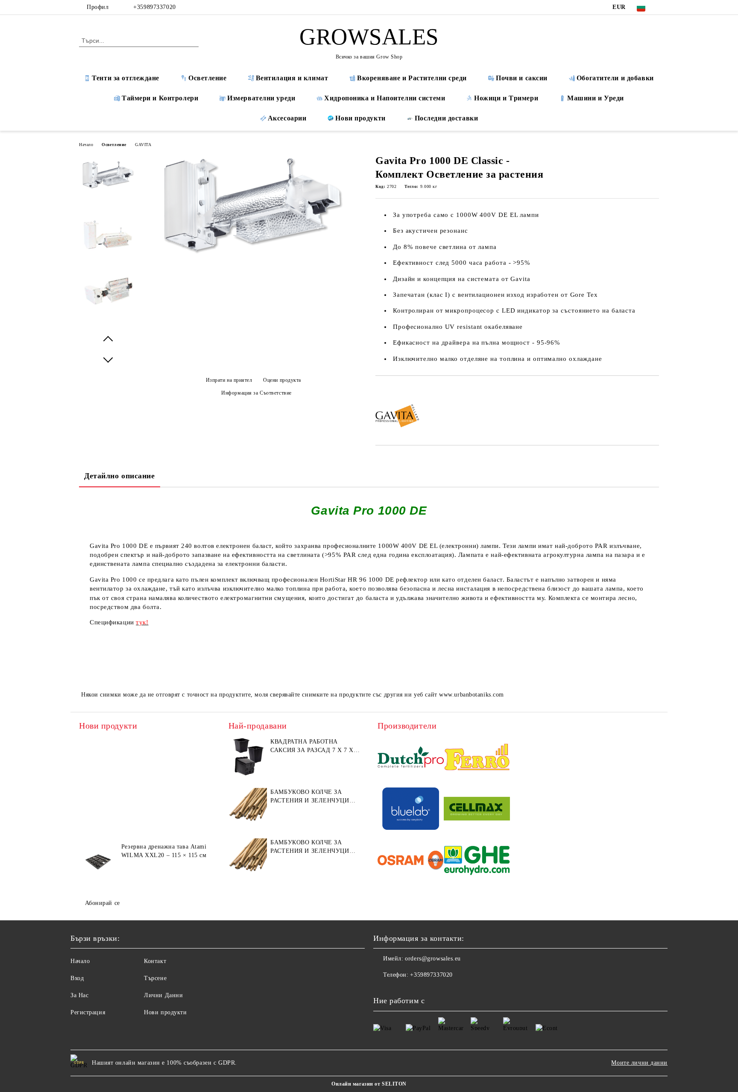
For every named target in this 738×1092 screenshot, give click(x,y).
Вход (77, 978)
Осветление (207, 78)
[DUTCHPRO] (411, 758)
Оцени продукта (282, 380)
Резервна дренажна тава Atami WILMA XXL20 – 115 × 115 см (164, 850)
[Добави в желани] (392, 390)
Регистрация (87, 1012)
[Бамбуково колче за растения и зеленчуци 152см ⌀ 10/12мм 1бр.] (247, 807)
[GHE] (477, 861)
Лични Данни (163, 995)
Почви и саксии (522, 78)
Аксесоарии (287, 118)
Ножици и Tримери (506, 98)
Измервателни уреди (261, 98)
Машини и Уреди (595, 98)
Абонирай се (102, 903)
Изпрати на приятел (229, 380)
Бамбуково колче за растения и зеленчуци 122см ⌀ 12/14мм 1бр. (309, 847)
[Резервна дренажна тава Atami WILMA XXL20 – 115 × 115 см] (98, 862)
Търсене (155, 978)
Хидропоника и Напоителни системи (384, 98)
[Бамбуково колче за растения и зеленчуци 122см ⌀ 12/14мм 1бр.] (247, 857)
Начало (86, 144)
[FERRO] (477, 758)
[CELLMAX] (477, 810)
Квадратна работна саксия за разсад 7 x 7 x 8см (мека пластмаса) (311, 746)
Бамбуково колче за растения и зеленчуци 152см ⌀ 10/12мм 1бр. (309, 797)
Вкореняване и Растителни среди (412, 78)
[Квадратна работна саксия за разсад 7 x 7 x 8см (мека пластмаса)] (247, 757)
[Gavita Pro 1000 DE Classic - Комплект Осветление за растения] (253, 252)
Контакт (155, 961)
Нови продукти (360, 118)
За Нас (79, 995)
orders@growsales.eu (433, 958)
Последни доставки (446, 118)
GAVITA (143, 144)
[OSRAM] (411, 861)
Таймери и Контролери (160, 98)
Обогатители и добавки (615, 78)
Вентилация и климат (292, 78)
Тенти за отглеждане (125, 78)
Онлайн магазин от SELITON (369, 1084)
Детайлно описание (119, 475)
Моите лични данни (639, 1063)
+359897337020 (154, 7)
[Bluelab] (411, 810)
